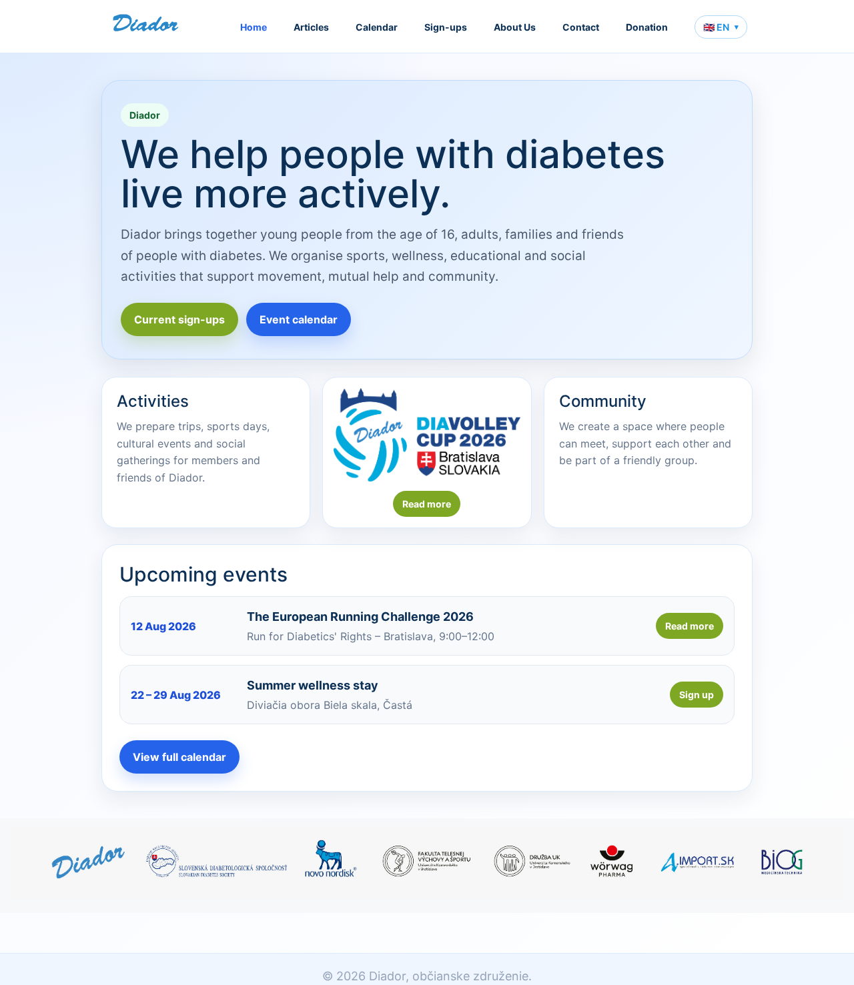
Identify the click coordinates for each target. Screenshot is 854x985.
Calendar (377, 27)
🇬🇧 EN (721, 27)
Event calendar (299, 319)
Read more (426, 504)
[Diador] (146, 27)
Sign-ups (445, 27)
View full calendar (179, 757)
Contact (580, 27)
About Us (515, 27)
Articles (311, 27)
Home (253, 27)
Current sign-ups (179, 319)
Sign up (696, 694)
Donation (647, 27)
